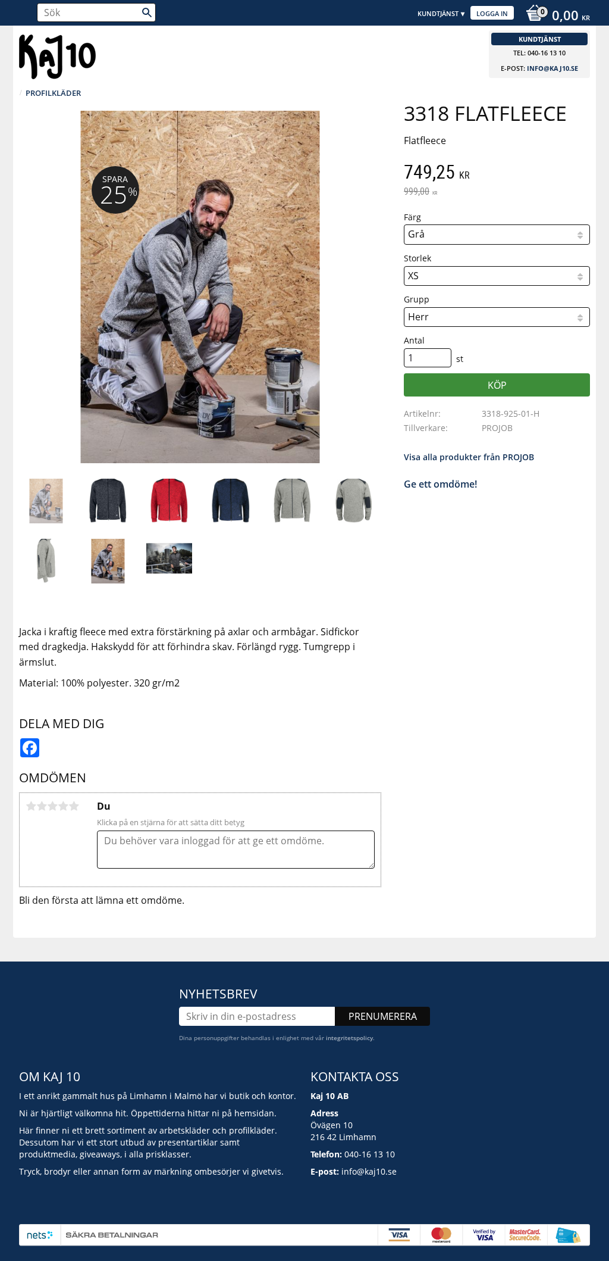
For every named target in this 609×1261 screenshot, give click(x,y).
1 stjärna (31, 806)
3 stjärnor (52, 806)
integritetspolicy (349, 1038)
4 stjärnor (63, 806)
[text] (497, 173)
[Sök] (147, 12)
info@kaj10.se (552, 68)
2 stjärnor (41, 806)
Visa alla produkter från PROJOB (469, 457)
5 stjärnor (73, 806)
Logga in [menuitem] (492, 13)
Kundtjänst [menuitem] (438, 13)
